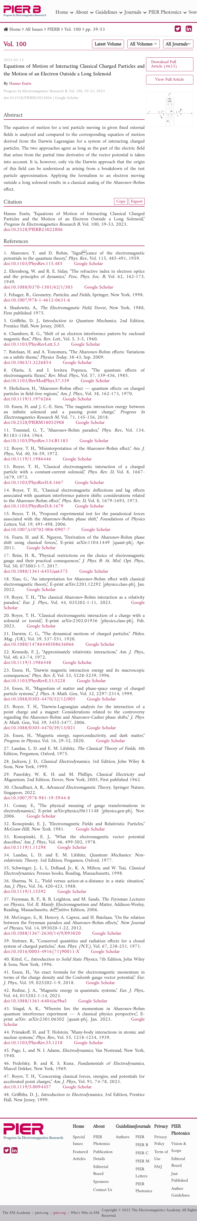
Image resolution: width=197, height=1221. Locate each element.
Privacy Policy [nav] (160, 1140)
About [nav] (81, 12)
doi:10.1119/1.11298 (25, 847)
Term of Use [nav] (161, 1155)
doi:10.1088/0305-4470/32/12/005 (39, 699)
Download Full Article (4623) (164, 64)
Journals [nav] (132, 12)
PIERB (53, 29)
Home (15, 29)
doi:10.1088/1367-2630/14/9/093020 (42, 933)
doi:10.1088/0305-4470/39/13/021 (39, 728)
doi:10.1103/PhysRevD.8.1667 (33, 483)
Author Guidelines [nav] (180, 1192)
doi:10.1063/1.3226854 (27, 363)
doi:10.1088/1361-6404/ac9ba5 (35, 1001)
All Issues (34, 29)
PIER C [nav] (141, 1153)
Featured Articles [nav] (80, 1155)
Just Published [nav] (179, 1177)
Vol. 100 (72, 29)
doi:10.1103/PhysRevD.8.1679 (33, 506)
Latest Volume (108, 44)
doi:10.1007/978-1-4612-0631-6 (37, 300)
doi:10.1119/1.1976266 (27, 399)
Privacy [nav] (161, 1126)
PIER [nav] (139, 1137)
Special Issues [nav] (79, 1140)
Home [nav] (61, 12)
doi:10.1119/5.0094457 (27, 1087)
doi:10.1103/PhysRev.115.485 (33, 264)
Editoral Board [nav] (178, 1162)
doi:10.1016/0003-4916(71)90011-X (41, 952)
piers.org (41, 1213)
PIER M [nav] (142, 1161)
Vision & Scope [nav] (178, 1147)
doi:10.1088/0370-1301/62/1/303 (38, 287)
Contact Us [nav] (102, 1190)
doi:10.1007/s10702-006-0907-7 (37, 530)
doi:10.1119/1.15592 (25, 892)
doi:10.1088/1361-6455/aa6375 (36, 571)
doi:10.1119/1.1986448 (27, 663)
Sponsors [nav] (101, 1181)
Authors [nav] (122, 1137)
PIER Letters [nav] (141, 1173)
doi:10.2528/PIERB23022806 (28, 98)
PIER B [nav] (141, 1145)
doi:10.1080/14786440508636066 (39, 644)
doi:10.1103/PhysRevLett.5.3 (32, 344)
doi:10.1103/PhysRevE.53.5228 (34, 681)
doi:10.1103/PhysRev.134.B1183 (36, 441)
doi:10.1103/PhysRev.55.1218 (33, 1043)
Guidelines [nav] (106, 12)
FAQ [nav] (158, 1167)
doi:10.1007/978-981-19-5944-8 (37, 798)
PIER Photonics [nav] (164, 12)
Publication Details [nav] (102, 1155)
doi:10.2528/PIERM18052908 (34, 423)
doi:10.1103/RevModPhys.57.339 (36, 381)
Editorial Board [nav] (100, 1170)
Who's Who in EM (85, 1213)
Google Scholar (67, 98)
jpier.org (59, 1213)
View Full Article (169, 79)
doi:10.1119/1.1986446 (27, 459)
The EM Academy (16, 1213)
